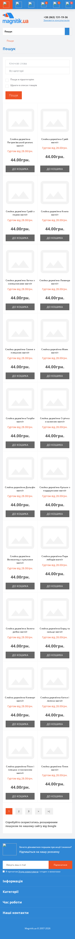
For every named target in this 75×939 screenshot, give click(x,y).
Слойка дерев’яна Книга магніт (55, 213)
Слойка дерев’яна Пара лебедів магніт (55, 558)
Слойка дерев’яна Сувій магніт (54, 141)
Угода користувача (28, 871)
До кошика (20, 169)
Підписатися (60, 864)
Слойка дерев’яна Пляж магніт (54, 768)
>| (49, 811)
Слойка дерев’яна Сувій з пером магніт (20, 213)
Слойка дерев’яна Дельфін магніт (20, 489)
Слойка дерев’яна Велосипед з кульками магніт (20, 559)
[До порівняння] (33, 603)
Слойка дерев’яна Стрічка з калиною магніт (55, 420)
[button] (31, 4)
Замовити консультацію (57, 20)
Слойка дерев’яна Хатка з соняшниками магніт (20, 282)
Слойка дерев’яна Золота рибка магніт (20, 630)
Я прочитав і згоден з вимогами (33, 871)
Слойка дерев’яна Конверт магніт (20, 699)
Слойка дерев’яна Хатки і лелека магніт (54, 699)
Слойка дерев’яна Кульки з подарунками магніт (55, 489)
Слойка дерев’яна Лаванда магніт (55, 282)
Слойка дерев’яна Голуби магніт (20, 420)
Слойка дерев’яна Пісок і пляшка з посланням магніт (20, 770)
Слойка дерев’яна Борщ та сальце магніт (55, 630)
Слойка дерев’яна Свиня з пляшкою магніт (20, 351)
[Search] (67, 31)
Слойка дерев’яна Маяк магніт (54, 351)
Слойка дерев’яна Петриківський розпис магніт (20, 142)
